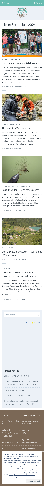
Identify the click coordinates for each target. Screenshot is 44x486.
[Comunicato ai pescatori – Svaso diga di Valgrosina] (22, 231)
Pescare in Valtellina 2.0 (11, 60)
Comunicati (6, 248)
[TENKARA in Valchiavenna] (22, 107)
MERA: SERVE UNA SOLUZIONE (16, 376)
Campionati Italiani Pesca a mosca (18, 395)
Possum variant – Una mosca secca (20, 189)
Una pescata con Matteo (14, 390)
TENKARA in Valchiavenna (16, 128)
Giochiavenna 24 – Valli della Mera (20, 63)
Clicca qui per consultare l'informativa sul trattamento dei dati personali (19, 476)
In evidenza (6, 186)
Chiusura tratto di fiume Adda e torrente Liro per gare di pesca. (19, 274)
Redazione (6, 87)
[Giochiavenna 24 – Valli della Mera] (22, 43)
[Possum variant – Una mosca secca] (22, 169)
